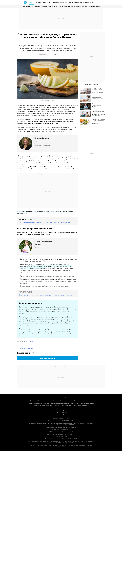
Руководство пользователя (80, 405)
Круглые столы (68, 6)
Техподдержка (66, 405)
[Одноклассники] (61, 397)
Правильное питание (58, 2)
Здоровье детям (88, 2)
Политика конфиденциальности (83, 400)
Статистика (57, 405)
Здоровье (38, 2)
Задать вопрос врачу (66, 400)
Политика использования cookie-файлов (82, 403)
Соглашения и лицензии (44, 400)
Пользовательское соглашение (60, 403)
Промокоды (77, 6)
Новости (31, 2)
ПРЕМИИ (84, 6)
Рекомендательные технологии (43, 405)
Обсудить (53, 54)
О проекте (33, 400)
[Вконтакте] (56, 397)
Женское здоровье (28, 6)
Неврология (51, 6)
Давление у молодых (41, 6)
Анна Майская (29, 341)
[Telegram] (65, 397)
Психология (59, 6)
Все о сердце (69, 2)
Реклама (55, 400)
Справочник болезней (95, 6)
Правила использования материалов (38, 403)
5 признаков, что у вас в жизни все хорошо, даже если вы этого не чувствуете (45, 295)
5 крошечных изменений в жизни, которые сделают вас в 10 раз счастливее (44, 222)
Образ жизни (46, 2)
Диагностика (78, 2)
